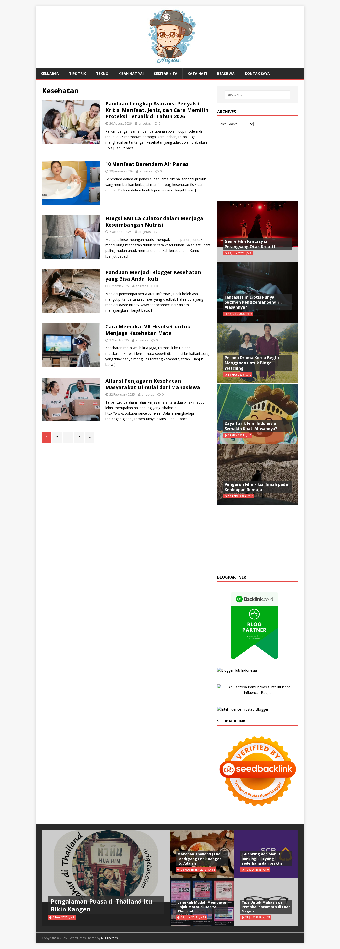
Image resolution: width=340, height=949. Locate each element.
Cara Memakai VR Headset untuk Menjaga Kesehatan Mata (147, 329)
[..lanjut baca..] (124, 148)
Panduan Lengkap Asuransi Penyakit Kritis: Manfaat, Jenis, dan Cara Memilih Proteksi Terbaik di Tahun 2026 (157, 110)
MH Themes (109, 938)
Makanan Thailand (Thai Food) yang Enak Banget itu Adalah (199, 858)
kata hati (197, 73)
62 (213, 869)
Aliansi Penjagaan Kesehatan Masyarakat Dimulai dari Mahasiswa (152, 384)
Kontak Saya (257, 73)
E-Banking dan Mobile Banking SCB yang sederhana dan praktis (262, 858)
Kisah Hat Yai (131, 73)
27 (268, 917)
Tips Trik (77, 73)
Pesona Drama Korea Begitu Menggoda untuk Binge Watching (253, 363)
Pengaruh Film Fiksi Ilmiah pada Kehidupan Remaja (256, 487)
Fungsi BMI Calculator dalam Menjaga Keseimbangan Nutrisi (154, 221)
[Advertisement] (257, 164)
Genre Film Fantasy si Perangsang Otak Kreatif (250, 244)
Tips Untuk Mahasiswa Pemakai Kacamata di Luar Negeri (266, 906)
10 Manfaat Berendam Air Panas (147, 164)
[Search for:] (257, 94)
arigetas (144, 123)
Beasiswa (226, 73)
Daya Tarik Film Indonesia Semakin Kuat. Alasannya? (251, 426)
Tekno (102, 73)
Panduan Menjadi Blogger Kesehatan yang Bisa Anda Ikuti (153, 275)
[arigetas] (170, 65)
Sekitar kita (165, 73)
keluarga (50, 73)
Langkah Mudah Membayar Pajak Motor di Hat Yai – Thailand (202, 906)
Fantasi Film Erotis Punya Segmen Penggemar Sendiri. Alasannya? (253, 302)
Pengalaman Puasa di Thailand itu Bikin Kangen (101, 905)
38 (204, 917)
